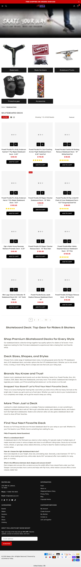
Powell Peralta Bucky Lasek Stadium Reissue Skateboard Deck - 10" (40, 297)
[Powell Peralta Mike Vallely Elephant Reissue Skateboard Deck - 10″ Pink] (67, 231)
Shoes (3, 519)
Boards (3, 508)
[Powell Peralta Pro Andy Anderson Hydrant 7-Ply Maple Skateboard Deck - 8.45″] (14, 134)
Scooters (4, 514)
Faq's (42, 485)
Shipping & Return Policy (47, 491)
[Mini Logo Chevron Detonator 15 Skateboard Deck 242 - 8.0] (14, 280)
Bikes (3, 517)
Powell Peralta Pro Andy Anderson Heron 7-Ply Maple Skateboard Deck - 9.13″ (14, 200)
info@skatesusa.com (12, 496)
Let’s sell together (45, 519)
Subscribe (6, 543)
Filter (5, 117)
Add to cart (14, 162)
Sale (30, 172)
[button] (37, 160)
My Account (44, 508)
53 (46, 320)
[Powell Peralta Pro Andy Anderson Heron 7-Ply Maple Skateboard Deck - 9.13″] (14, 183)
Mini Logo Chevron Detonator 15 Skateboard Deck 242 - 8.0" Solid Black (14, 297)
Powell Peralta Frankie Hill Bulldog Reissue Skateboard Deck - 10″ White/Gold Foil (67, 152)
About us (43, 488)
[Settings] (74, 6)
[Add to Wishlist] (12, 144)
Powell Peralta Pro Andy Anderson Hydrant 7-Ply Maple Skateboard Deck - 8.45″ (14, 152)
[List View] (14, 117)
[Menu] (2, 6)
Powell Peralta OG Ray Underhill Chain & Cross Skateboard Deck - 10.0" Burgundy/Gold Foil (67, 200)
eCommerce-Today (7, 558)
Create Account (45, 511)
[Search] (6, 6)
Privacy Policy (44, 494)
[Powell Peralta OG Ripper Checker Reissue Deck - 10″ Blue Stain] (40, 231)
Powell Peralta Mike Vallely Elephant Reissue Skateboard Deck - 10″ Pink (67, 248)
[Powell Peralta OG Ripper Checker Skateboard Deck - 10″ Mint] (40, 183)
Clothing (4, 522)
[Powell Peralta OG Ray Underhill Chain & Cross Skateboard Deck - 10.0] (67, 183)
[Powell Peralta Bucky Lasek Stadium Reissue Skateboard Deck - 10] (40, 280)
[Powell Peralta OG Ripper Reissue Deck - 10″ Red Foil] (67, 280)
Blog (41, 496)
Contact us (43, 517)
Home (3, 107)
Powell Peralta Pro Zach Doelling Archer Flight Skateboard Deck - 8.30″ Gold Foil (40, 152)
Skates (3, 511)
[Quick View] (16, 144)
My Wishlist (44, 514)
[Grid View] (11, 117)
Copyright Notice (45, 499)
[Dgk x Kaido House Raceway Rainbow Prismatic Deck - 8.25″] (14, 231)
